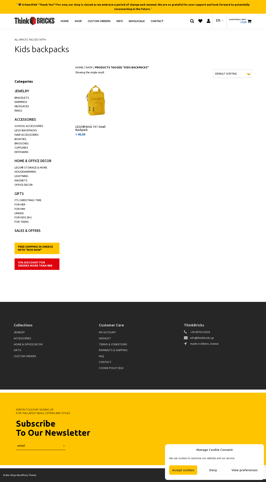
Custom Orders (99, 20)
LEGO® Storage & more (31, 167)
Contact (157, 20)
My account (107, 332)
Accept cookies (183, 470)
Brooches (22, 143)
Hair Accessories (27, 134)
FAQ (101, 356)
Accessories (25, 119)
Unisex (19, 213)
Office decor (24, 184)
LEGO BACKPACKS (26, 130)
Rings (18, 110)
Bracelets (22, 97)
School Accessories (29, 125)
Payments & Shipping (113, 350)
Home (65, 20)
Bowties (20, 139)
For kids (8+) (23, 217)
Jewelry (22, 91)
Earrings (21, 101)
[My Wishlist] (200, 21)
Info (119, 20)
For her (20, 204)
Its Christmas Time (28, 200)
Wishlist (105, 338)
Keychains (21, 151)
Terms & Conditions (113, 344)
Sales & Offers (28, 230)
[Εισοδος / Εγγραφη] (208, 21)
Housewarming (25, 171)
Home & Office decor (33, 161)
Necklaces (22, 106)
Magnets (21, 180)
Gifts (19, 194)
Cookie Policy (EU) (111, 367)
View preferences (244, 470)
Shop (78, 20)
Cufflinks (21, 147)
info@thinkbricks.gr (202, 337)
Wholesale (137, 20)
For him (20, 208)
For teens (22, 221)
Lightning (21, 176)
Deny (213, 470)
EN (218, 20)
